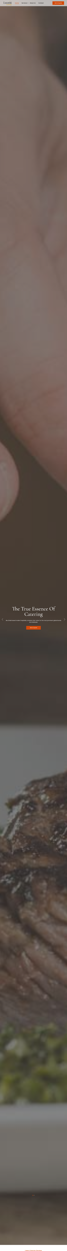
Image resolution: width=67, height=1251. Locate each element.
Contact (41, 3)
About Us (33, 3)
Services (24, 3)
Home (17, 3)
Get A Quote (33, 628)
